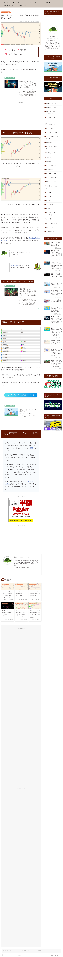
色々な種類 (14, 265)
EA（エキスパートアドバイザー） (52, 112)
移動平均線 (49, 142)
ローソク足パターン (51, 223)
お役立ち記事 (50, 128)
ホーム (6, 2)
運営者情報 (18, 955)
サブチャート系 (50, 153)
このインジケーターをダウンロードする (20, 395)
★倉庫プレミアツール (51, 119)
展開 (31, 448)
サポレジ (48, 157)
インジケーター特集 (51, 132)
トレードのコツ (34, 2)
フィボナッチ (50, 204)
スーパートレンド (51, 165)
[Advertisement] (21, 115)
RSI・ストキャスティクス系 (52, 137)
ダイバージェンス (51, 173)
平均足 (48, 208)
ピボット (48, 200)
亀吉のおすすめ (50, 124)
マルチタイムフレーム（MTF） (51, 214)
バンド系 (48, 196)
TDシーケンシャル (51, 181)
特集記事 (47, 2)
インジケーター (18, 2)
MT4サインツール (51, 107)
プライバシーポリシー (9, 955)
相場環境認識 (50, 169)
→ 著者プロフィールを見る (21, 567)
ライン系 (48, 219)
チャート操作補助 (51, 177)
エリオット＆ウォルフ (51, 148)
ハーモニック (50, 192)
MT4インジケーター (6, 12)
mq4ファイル (50, 231)
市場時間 (48, 161)
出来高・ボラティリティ (51, 187)
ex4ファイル (49, 227)
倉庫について (24, 5)
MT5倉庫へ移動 (9, 5)
